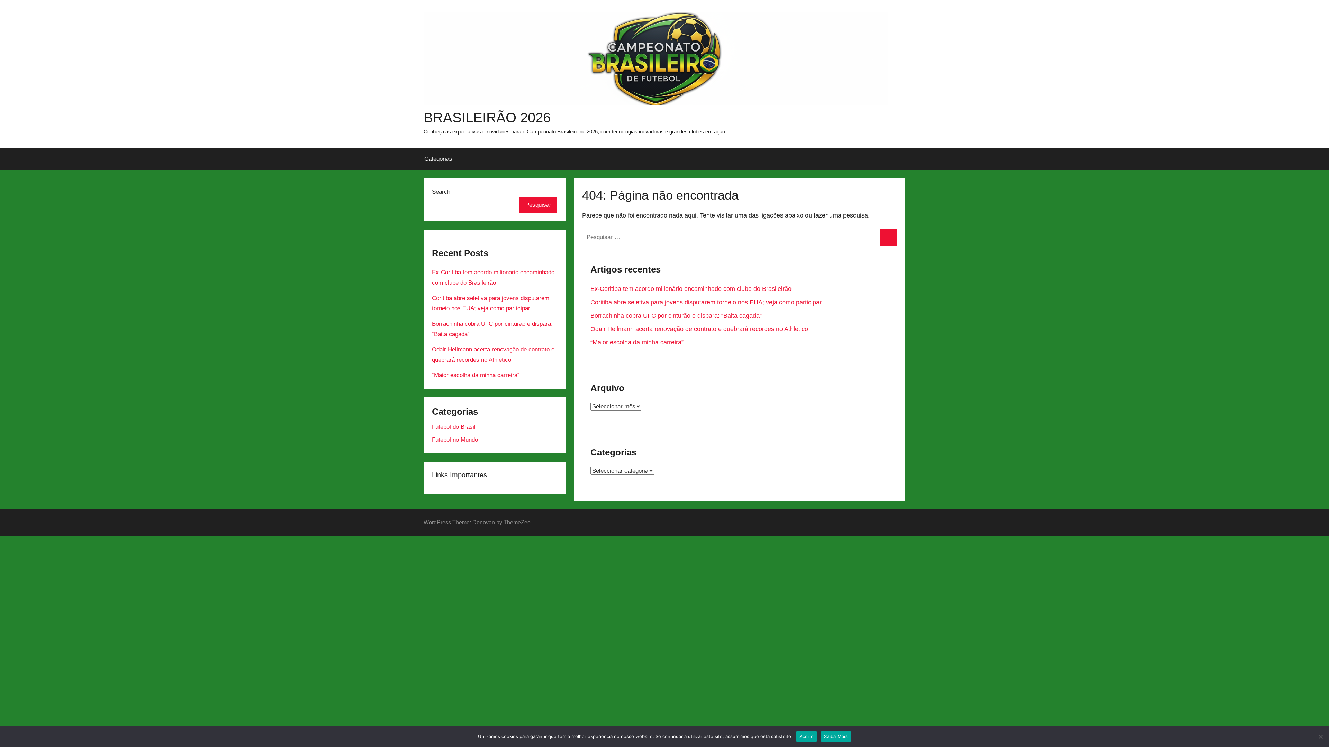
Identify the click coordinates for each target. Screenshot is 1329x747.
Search (441, 191)
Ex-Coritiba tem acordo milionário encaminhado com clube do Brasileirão (691, 288)
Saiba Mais (836, 736)
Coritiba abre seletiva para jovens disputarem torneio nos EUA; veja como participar (706, 302)
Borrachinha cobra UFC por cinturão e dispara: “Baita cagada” (676, 315)
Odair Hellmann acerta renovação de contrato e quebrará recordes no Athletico (699, 328)
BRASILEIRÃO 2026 (487, 117)
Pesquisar (538, 205)
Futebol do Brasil (454, 427)
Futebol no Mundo (455, 439)
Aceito (806, 736)
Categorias (438, 159)
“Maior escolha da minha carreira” (637, 342)
